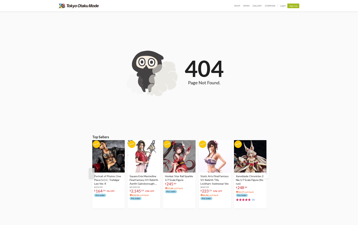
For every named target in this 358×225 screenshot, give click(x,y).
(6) (253, 199)
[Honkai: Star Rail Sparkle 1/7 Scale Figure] (179, 156)
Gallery (257, 5)
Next (266, 173)
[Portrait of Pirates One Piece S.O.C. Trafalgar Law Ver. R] (108, 156)
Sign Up (293, 5)
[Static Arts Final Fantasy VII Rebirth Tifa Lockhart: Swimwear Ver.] (215, 156)
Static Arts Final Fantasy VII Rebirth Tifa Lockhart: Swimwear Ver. (214, 180)
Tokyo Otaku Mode (79, 6)
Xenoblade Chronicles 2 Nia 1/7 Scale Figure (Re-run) (250, 180)
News (246, 5)
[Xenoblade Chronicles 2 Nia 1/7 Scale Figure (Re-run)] (250, 156)
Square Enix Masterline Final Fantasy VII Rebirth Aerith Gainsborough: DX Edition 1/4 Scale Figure (144, 180)
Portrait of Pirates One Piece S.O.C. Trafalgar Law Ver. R (107, 180)
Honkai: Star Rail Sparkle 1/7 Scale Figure (179, 178)
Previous (92, 173)
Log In (283, 5)
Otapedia (270, 5)
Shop (237, 5)
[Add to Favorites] (120, 144)
